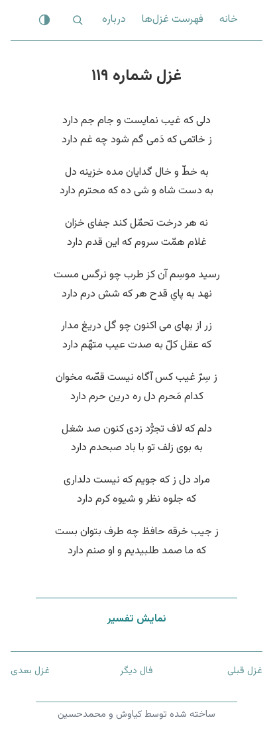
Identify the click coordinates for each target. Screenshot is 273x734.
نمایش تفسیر (136, 619)
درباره (114, 19)
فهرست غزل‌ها (172, 19)
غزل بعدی (30, 670)
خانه (228, 19)
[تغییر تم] (44, 19)
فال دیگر (136, 670)
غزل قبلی (244, 670)
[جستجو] (77, 19)
